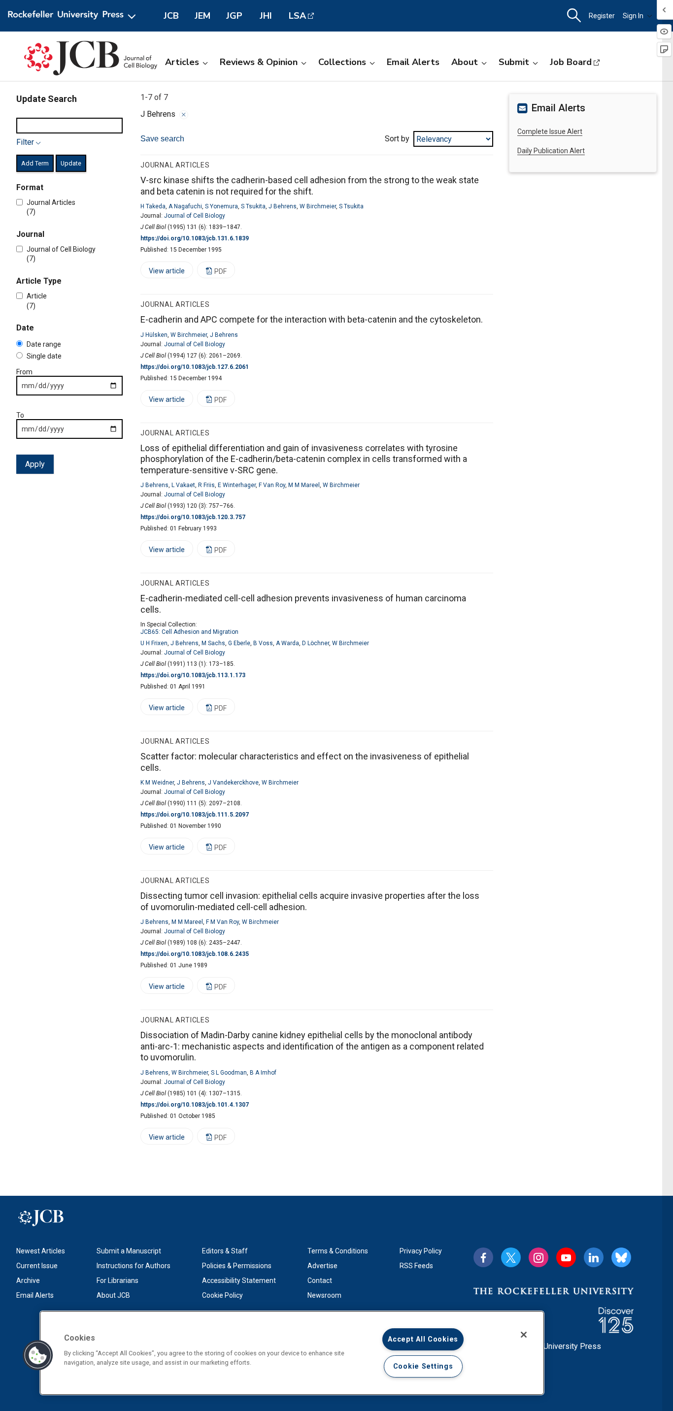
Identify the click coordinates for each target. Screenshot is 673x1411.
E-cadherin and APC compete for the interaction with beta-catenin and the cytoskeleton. (311, 319)
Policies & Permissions (236, 1266)
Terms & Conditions (337, 1251)
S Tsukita (253, 206)
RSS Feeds (416, 1266)
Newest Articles (40, 1251)
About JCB (113, 1295)
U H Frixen (154, 643)
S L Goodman (229, 1072)
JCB (171, 16)
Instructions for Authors (133, 1266)
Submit (514, 62)
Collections (342, 62)
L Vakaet (183, 485)
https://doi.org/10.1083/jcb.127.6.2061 (194, 366)
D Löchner (315, 643)
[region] (291, 1353)
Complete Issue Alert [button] (549, 131)
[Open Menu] (73, 16)
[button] (38, 1355)
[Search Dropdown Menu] (574, 15)
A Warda (287, 643)
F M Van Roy (222, 922)
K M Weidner (157, 782)
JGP (234, 16)
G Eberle (239, 643)
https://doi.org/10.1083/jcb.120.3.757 (192, 517)
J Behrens (283, 206)
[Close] (183, 114)
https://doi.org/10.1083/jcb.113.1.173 (192, 675)
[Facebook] (483, 1257)
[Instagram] (538, 1257)
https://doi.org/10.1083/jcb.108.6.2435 (194, 954)
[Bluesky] (621, 1257)
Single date (44, 357)
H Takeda (153, 206)
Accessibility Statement (239, 1280)
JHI (266, 16)
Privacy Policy (421, 1251)
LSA (297, 16)
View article (162, 272)
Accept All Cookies (423, 1339)
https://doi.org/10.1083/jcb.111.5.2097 (194, 814)
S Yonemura (221, 206)
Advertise (322, 1266)
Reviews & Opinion (259, 62)
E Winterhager (237, 485)
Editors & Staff (225, 1251)
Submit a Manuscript (129, 1251)
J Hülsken (154, 334)
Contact (319, 1280)
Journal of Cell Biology (194, 215)
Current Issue (37, 1266)
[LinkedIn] (594, 1257)
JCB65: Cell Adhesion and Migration (189, 631)
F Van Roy (272, 485)
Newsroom (324, 1295)
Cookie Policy (222, 1295)
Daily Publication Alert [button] (551, 151)
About (464, 62)
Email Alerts (413, 62)
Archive (28, 1280)
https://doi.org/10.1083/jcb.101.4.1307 (194, 1104)
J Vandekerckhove (233, 782)
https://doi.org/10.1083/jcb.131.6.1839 (194, 238)
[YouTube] (566, 1257)
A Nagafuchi (185, 206)
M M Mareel (304, 485)
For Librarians (117, 1280)
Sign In (633, 16)
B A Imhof (263, 1072)
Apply (35, 464)
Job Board (571, 62)
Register (602, 16)
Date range (44, 345)
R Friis (206, 485)
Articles (182, 62)
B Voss (263, 643)
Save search (162, 138)
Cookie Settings (423, 1366)
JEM (202, 16)
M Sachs (213, 643)
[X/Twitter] (511, 1257)
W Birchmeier (318, 206)
